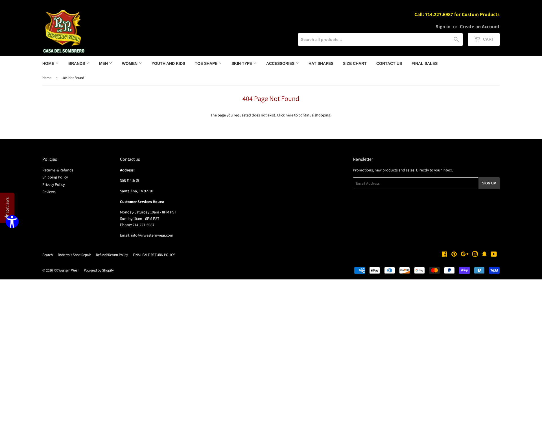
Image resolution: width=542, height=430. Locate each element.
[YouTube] (494, 254)
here (289, 115)
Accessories (281, 63)
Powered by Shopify (99, 270)
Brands (77, 63)
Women (130, 63)
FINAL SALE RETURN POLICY (154, 254)
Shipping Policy (55, 177)
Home (48, 63)
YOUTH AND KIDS (168, 63)
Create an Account (480, 26)
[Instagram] (475, 254)
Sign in (443, 26)
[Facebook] (444, 254)
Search (47, 254)
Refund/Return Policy (112, 254)
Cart (488, 39)
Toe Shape (206, 63)
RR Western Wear (66, 270)
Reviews (49, 191)
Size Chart (355, 63)
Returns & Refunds (57, 170)
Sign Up (489, 183)
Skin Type (242, 63)
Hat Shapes (321, 63)
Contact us (389, 63)
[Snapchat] (484, 254)
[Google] (465, 254)
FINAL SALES (425, 63)
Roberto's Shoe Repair (74, 254)
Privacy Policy (53, 184)
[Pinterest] (454, 254)
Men (104, 63)
